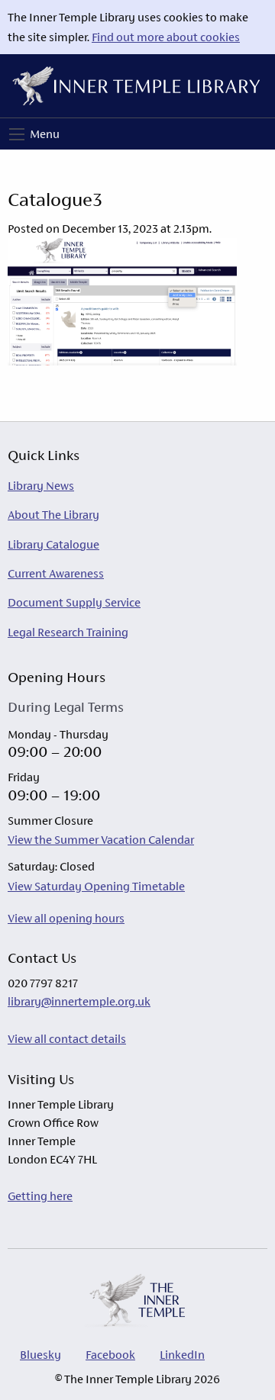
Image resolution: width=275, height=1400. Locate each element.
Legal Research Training (68, 632)
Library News (41, 485)
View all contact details (67, 1038)
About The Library (53, 514)
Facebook (110, 1354)
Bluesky (40, 1354)
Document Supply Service (74, 602)
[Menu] (16, 134)
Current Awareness (56, 573)
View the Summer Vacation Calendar (101, 839)
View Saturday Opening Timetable (96, 886)
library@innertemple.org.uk (79, 1001)
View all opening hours (66, 918)
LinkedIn (182, 1354)
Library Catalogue (53, 544)
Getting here (40, 1195)
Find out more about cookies (166, 37)
